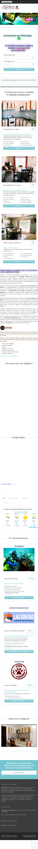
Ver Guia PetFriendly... (19, 701)
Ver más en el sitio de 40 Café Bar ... (9, 356)
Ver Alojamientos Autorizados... (19, 651)
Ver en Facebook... (19, 597)
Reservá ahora (19, 772)
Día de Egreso (8, 61)
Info (4, 498)
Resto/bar (24, 498)
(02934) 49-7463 (9, 648)
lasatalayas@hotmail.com (11, 821)
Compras (5, 502)
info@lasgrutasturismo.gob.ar (13, 645)
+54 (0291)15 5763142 (20, 814)
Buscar (19, 69)
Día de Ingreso (8, 55)
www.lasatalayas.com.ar (10, 825)
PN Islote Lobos (13, 498)
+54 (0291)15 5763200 (9, 814)
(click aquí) (13, 484)
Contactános (33, 836)
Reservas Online (30, 19)
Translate (24, 1)
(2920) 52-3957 (8, 594)
